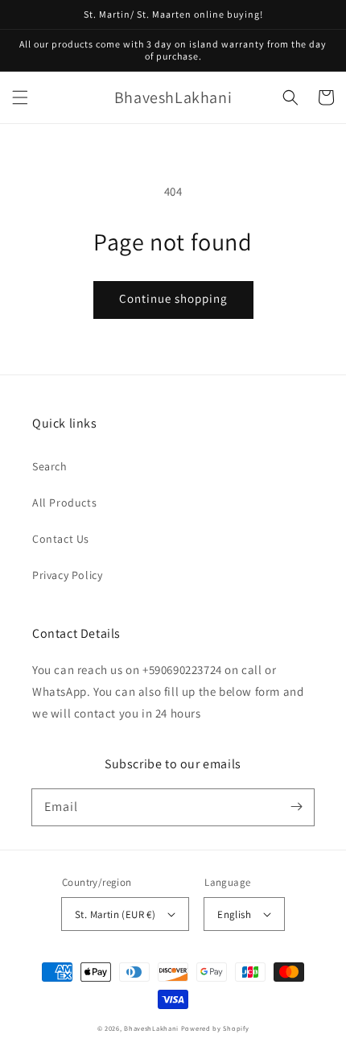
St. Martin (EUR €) (115, 914)
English (234, 914)
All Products (64, 502)
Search (50, 466)
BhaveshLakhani (151, 1028)
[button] (20, 97)
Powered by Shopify (215, 1028)
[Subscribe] (296, 807)
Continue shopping (173, 298)
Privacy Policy (67, 575)
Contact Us (60, 539)
